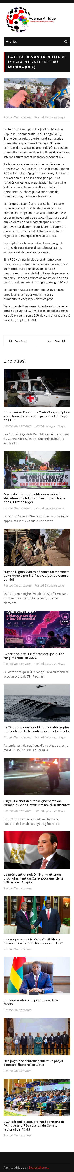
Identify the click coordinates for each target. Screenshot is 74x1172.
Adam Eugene (56, 508)
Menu (12, 41)
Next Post (53, 341)
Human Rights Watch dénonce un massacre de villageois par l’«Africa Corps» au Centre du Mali (37, 576)
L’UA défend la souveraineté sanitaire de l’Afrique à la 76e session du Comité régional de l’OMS (34, 1125)
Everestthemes (39, 1167)
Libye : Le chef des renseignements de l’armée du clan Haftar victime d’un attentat (37, 803)
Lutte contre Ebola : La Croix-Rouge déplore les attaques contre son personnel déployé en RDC (37, 416)
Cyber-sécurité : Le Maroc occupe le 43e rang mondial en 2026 (34, 656)
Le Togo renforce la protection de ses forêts (32, 1002)
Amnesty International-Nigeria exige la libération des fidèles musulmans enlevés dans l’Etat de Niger (34, 498)
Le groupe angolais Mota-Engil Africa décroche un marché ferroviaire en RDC (33, 941)
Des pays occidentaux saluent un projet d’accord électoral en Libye (33, 1063)
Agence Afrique (57, 117)
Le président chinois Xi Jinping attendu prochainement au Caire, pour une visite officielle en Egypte (33, 878)
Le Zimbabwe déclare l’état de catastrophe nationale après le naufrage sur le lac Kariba (37, 729)
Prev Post (20, 341)
